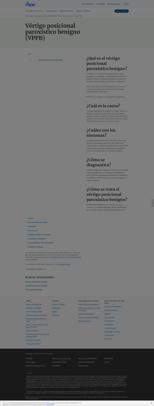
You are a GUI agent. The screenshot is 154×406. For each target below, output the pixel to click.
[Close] (151, 403)
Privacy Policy (50, 404)
